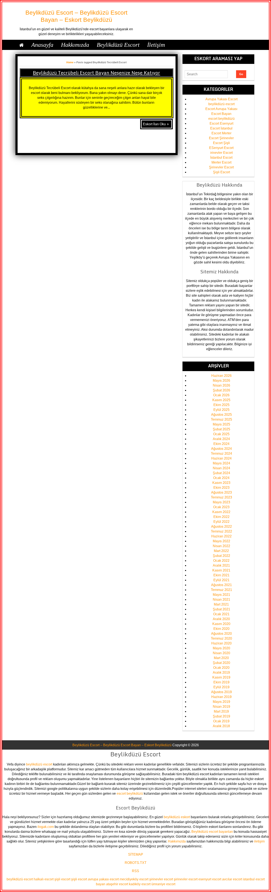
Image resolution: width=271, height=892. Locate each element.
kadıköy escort (140, 884)
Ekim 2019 (221, 682)
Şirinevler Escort (221, 167)
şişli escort (62, 879)
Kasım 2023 (221, 483)
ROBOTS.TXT (136, 862)
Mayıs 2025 (221, 424)
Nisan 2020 (221, 653)
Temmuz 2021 (221, 590)
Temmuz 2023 (221, 497)
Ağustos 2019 (221, 692)
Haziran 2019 (221, 697)
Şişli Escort (221, 172)
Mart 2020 (221, 658)
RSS (135, 871)
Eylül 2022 (221, 521)
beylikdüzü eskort (177, 817)
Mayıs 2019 (221, 701)
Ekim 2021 (221, 575)
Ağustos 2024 (221, 448)
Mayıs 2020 (221, 648)
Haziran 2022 (221, 536)
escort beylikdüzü (221, 118)
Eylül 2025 (221, 410)
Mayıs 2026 (221, 380)
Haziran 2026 (221, 375)
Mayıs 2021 (221, 594)
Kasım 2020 (221, 624)
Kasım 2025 (221, 400)
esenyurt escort (209, 879)
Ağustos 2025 (221, 414)
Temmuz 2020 (221, 638)
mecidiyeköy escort (134, 879)
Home (69, 62)
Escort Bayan (221, 114)
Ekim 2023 (221, 487)
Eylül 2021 (221, 580)
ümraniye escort (163, 884)
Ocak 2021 (221, 614)
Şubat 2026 (221, 390)
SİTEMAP (135, 854)
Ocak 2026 (221, 395)
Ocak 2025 (221, 434)
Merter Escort (221, 162)
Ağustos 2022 (221, 526)
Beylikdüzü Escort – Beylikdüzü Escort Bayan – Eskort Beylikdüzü (121, 745)
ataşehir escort (117, 884)
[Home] (21, 45)
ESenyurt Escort (221, 148)
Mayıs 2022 (221, 541)
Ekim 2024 (221, 444)
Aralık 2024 (221, 439)
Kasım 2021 (221, 570)
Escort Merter (221, 133)
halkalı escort (44, 879)
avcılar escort (232, 879)
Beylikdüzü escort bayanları (212, 831)
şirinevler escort (161, 879)
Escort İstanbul (221, 128)
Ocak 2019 (221, 721)
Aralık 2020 (221, 619)
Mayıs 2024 (221, 463)
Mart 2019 (221, 711)
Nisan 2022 (221, 546)
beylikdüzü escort (221, 104)
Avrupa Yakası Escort (221, 99)
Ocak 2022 (221, 560)
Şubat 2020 (221, 663)
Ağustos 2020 (221, 633)
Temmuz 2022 (221, 531)
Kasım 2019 (221, 677)
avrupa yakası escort (103, 879)
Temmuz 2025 (221, 419)
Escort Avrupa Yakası (221, 109)
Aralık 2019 (221, 672)
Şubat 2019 (221, 716)
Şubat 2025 (221, 429)
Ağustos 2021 (221, 585)
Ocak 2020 (221, 667)
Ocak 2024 (221, 478)
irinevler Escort (221, 152)
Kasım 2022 (221, 512)
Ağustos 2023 (221, 492)
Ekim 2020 (221, 628)
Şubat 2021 (221, 609)
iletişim (259, 841)
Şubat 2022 (221, 556)
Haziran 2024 (221, 458)
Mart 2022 (221, 551)
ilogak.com (45, 827)
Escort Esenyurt (221, 123)
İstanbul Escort (221, 157)
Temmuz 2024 (221, 453)
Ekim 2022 (221, 517)
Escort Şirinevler (221, 138)
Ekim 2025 (221, 405)
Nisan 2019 (221, 706)
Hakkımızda (177, 841)
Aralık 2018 (221, 726)
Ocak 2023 (221, 507)
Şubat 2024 (221, 473)
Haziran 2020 (221, 643)
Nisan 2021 (221, 599)
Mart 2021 (221, 604)
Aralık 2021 (221, 565)
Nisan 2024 (221, 468)
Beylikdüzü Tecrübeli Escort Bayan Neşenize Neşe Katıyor (96, 72)
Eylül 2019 (221, 687)
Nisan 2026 (221, 385)
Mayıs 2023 (221, 502)
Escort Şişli (221, 143)
